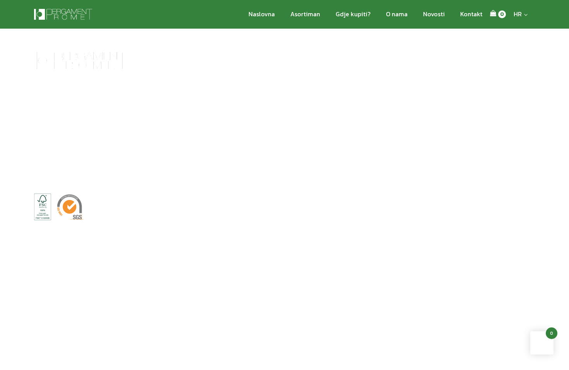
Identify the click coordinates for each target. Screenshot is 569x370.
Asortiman (305, 14)
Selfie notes (140, 153)
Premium (45, 128)
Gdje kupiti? (353, 14)
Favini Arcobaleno (274, 109)
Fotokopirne (398, 118)
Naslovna (262, 14)
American (220, 109)
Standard (45, 137)
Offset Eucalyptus (500, 123)
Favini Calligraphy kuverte (283, 135)
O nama (397, 14)
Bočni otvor (222, 118)
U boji (88, 145)
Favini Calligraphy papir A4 (284, 162)
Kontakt (471, 14)
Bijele (88, 119)
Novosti (434, 14)
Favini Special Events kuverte (277, 122)
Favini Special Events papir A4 (284, 148)
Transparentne (98, 137)
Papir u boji (48, 119)
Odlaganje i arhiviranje (154, 144)
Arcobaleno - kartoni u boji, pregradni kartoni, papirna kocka (160, 118)
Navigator (395, 109)
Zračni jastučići (218, 139)
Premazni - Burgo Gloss (445, 122)
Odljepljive (93, 128)
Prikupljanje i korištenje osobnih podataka (145, 218)
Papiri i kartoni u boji (347, 113)
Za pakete (219, 153)
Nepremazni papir (445, 109)
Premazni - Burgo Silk (450, 135)
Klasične (218, 162)
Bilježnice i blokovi (149, 135)
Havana (217, 127)
